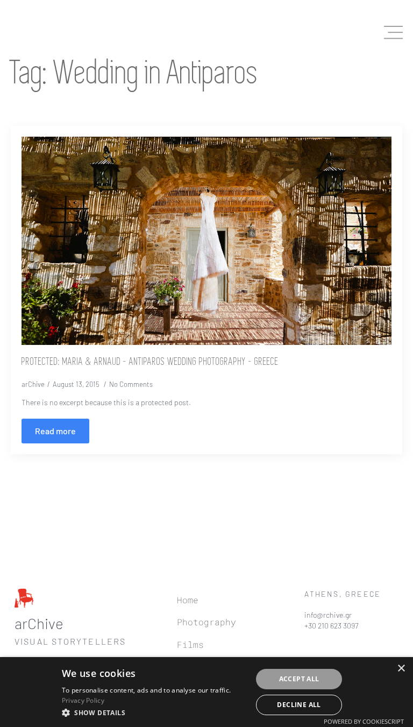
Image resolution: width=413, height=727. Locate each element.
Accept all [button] (299, 678)
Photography (206, 621)
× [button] (401, 669)
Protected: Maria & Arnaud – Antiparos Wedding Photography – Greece (150, 362)
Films (190, 644)
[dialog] (206, 692)
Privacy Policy (83, 700)
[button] (154, 712)
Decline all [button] (299, 704)
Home (187, 599)
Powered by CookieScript (364, 721)
